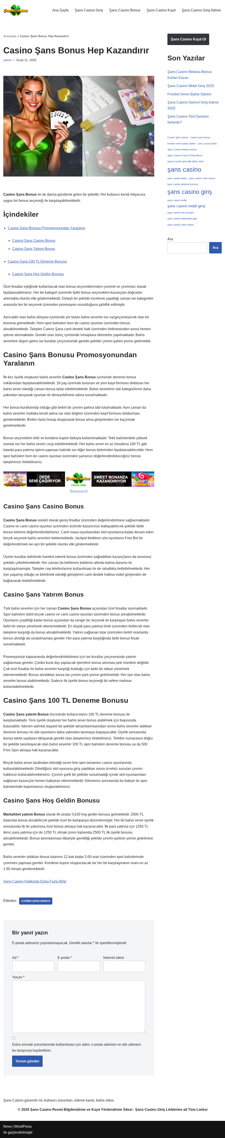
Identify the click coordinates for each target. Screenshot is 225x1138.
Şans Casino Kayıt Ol (188, 39)
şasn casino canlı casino (180, 224)
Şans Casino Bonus (124, 10)
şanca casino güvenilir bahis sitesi (185, 161)
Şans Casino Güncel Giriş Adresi (184, 155)
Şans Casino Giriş (89, 10)
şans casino (184, 169)
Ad (15, 958)
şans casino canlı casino (202, 178)
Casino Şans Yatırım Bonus (33, 249)
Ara (170, 239)
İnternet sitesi (113, 958)
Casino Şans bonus (177, 137)
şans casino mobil (177, 200)
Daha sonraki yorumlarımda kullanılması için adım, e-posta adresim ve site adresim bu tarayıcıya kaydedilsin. (76, 1047)
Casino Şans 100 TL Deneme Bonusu (37, 261)
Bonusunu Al (78, 491)
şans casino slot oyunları (180, 212)
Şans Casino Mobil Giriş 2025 (190, 86)
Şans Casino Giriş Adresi (201, 10)
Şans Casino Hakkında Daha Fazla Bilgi (34, 881)
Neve (7, 1126)
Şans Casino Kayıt (161, 10)
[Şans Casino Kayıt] (15, 10)
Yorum (18, 977)
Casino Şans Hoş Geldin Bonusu (38, 274)
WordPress (23, 1126)
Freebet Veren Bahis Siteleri (189, 94)
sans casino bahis (207, 143)
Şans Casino (40, 1109)
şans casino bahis (177, 178)
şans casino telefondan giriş (182, 218)
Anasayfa (9, 36)
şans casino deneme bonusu (182, 184)
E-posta (65, 958)
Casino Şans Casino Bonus (33, 240)
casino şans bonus (35, 901)
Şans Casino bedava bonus (182, 149)
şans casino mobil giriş (186, 206)
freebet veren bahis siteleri (181, 143)
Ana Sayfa (60, 10)
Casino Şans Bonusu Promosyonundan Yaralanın (46, 228)
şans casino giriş (189, 192)
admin (7, 60)
